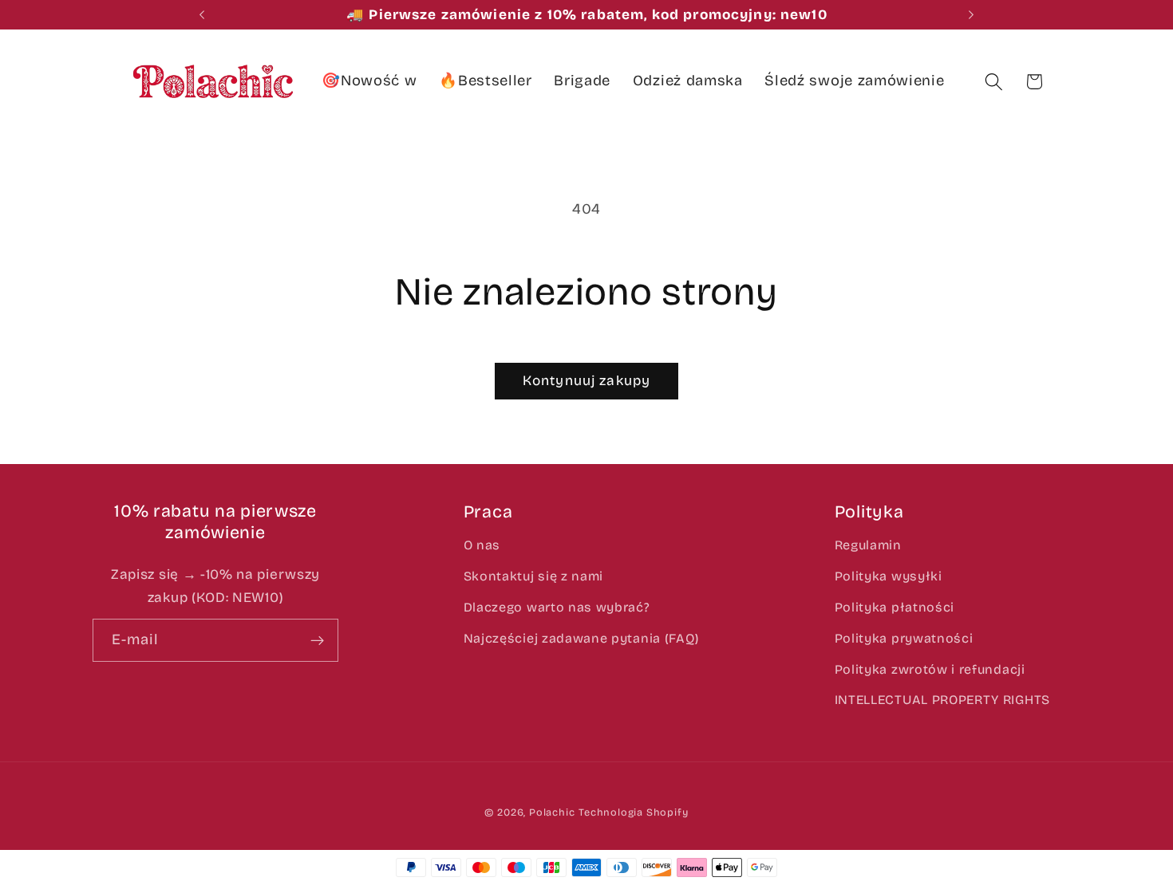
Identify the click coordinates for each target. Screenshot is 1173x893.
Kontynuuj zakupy (586, 380)
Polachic (552, 812)
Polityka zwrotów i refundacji (930, 669)
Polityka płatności (894, 607)
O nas (482, 545)
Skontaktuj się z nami (534, 576)
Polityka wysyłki (888, 576)
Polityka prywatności (904, 638)
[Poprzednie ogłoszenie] (201, 15)
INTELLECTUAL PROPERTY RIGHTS (942, 699)
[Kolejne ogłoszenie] (971, 15)
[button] (994, 81)
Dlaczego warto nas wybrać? (557, 607)
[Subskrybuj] (318, 640)
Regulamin (868, 545)
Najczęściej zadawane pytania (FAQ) (581, 638)
